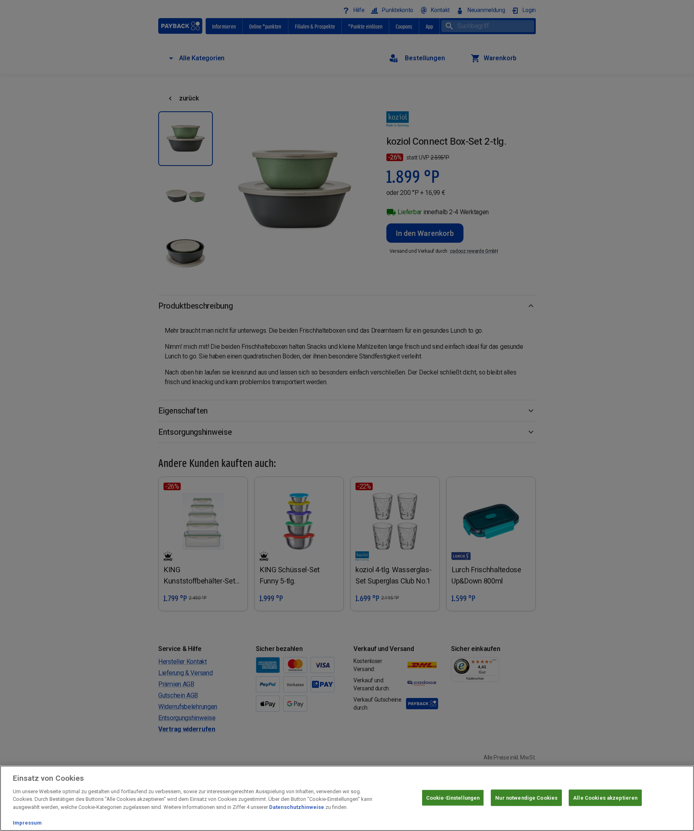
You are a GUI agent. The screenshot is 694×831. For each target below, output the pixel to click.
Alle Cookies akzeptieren (605, 797)
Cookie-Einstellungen (453, 797)
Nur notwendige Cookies (526, 797)
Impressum (27, 823)
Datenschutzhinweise (296, 807)
